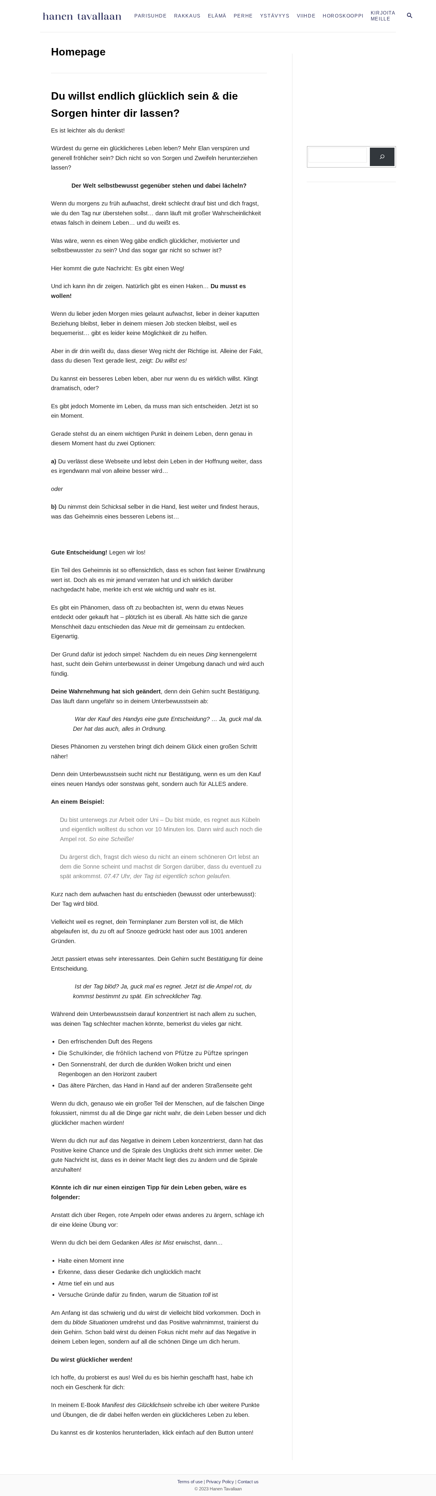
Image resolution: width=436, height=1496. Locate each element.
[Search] (382, 157)
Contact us (248, 1481)
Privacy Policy (220, 1481)
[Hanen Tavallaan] (85, 16)
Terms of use (190, 1481)
